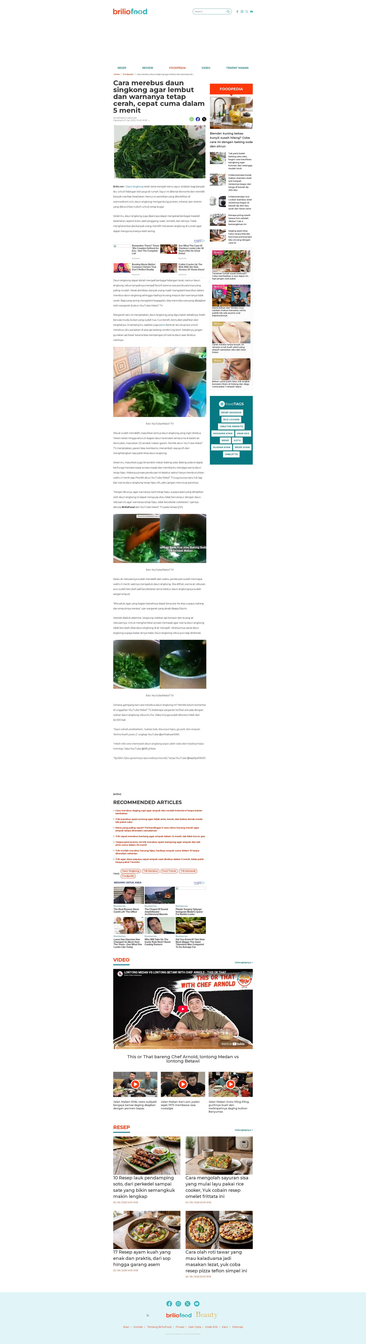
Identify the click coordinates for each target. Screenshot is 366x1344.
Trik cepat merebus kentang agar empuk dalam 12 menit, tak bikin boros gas (160, 836)
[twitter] (246, 11)
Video (206, 68)
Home (117, 74)
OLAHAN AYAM (221, 447)
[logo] (130, 11)
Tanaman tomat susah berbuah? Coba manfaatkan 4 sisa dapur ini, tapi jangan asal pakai (230, 276)
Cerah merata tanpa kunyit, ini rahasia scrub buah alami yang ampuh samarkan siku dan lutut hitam (229, 348)
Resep (122, 68)
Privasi (180, 1327)
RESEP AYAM (242, 447)
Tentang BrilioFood (159, 1327)
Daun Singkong (130, 871)
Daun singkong (134, 186)
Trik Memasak (188, 871)
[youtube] (251, 11)
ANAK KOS (243, 433)
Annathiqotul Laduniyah (125, 118)
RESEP (225, 440)
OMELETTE (231, 454)
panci (162, 325)
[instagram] (242, 11)
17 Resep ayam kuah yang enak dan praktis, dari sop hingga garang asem (142, 1258)
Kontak (138, 1327)
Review (147, 68)
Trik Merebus (150, 871)
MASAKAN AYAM (222, 433)
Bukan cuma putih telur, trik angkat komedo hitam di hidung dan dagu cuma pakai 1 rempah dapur (231, 384)
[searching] (228, 11)
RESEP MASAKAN (231, 412)
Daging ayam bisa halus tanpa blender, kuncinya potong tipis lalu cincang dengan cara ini (240, 237)
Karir (225, 1327)
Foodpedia (177, 68)
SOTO (237, 440)
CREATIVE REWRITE (231, 426)
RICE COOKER (231, 419)
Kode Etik (211, 1327)
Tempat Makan (237, 68)
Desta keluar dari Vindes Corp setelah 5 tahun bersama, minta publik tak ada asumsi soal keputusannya (229, 312)
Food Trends (169, 871)
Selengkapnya (243, 962)
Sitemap (237, 1327)
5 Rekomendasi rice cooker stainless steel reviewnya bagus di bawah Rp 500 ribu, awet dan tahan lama (240, 202)
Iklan (126, 1327)
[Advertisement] (183, 44)
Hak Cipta (194, 1327)
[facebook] (237, 11)
